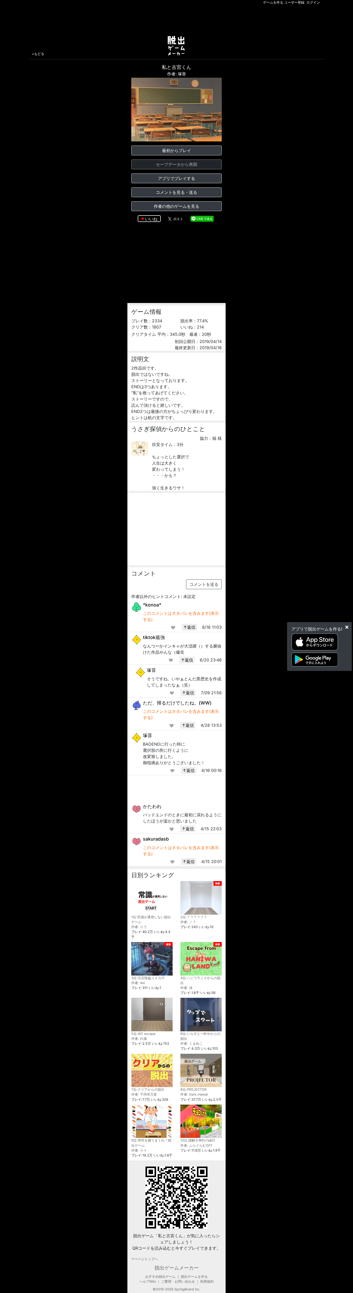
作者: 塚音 (176, 73)
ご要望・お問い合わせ (178, 1281)
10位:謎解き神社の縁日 (197, 1140)
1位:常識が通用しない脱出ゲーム (151, 919)
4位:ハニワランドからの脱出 (200, 980)
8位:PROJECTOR (193, 1089)
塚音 (151, 670)
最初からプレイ (176, 150)
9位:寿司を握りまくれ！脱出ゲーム (151, 1142)
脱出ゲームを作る (194, 1277)
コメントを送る (203, 584)
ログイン (313, 2)
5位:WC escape (143, 1034)
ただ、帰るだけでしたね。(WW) (177, 703)
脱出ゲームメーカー (177, 1268)
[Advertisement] (176, 19)
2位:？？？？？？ (193, 917)
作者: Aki (138, 983)
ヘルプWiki (147, 1281)
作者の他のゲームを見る (176, 206)
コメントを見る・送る (176, 192)
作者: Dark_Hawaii (194, 1094)
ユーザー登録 (294, 2)
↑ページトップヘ (144, 1259)
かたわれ (152, 806)
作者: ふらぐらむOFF (196, 1145)
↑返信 (189, 627)
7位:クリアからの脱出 (147, 1089)
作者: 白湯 (139, 1039)
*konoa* (152, 605)
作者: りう (139, 927)
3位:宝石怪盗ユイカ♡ (148, 978)
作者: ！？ (188, 922)
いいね (151, 218)
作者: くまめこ (191, 1043)
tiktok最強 (154, 637)
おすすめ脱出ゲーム (160, 1277)
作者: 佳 (186, 988)
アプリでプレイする (176, 178)
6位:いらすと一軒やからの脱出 (200, 1036)
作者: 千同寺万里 (144, 1094)
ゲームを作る (273, 2)
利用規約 (207, 1281)
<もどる (38, 54)
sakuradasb (156, 839)
